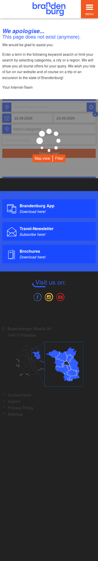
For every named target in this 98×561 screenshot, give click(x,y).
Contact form (19, 395)
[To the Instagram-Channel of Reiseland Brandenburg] (49, 296)
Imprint (14, 401)
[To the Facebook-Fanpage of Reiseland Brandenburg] (37, 296)
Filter (59, 158)
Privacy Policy (20, 407)
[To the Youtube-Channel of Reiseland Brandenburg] (60, 296)
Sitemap (15, 414)
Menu (89, 14)
